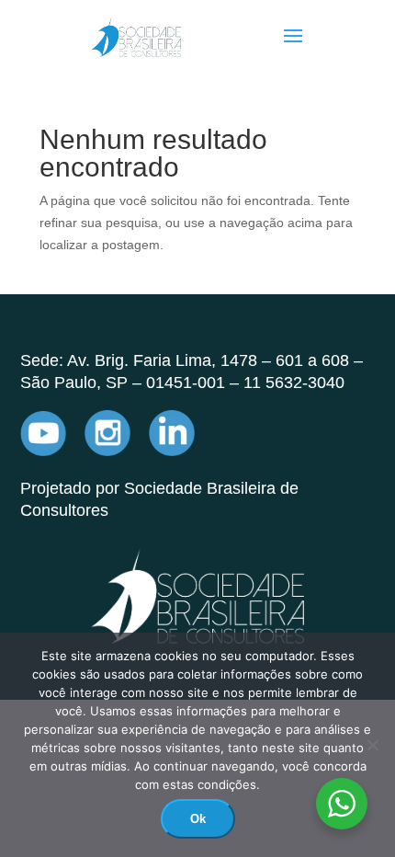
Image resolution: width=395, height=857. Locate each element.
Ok (198, 819)
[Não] (372, 745)
